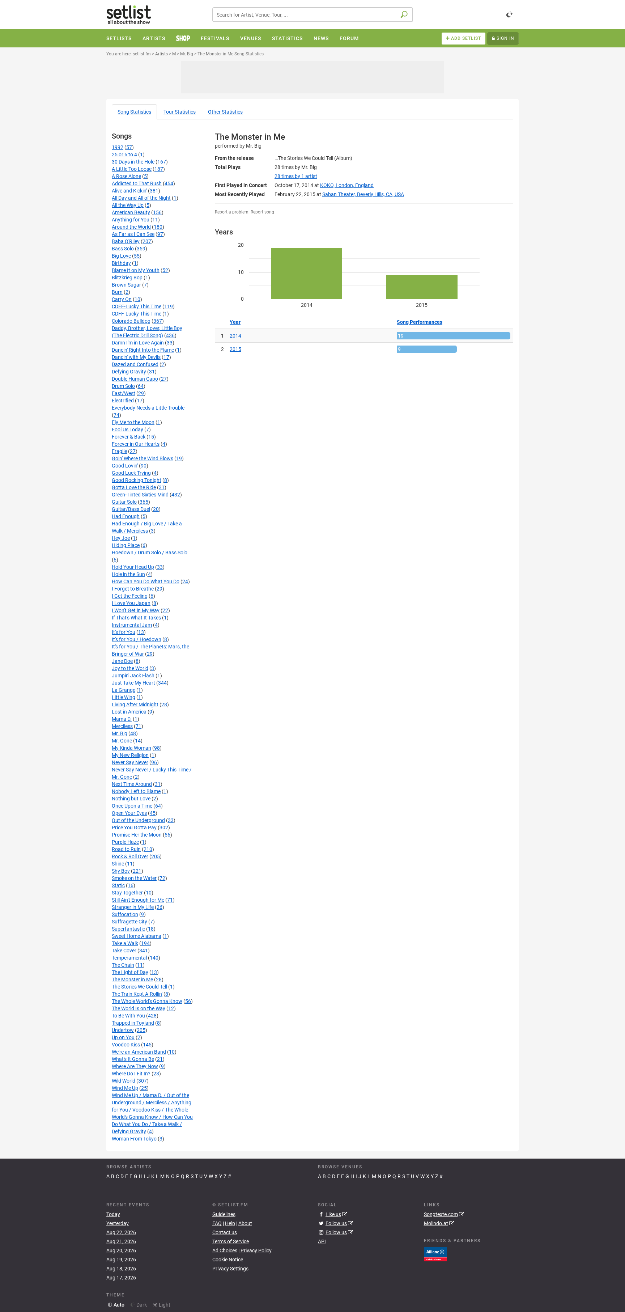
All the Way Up (128, 205)
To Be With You (128, 1016)
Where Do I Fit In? (131, 1073)
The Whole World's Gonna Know (147, 1001)
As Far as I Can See (133, 234)
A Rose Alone (126, 176)
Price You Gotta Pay (134, 827)
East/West (123, 393)
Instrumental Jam (132, 625)
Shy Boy (121, 871)
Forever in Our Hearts (136, 444)
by (296, 176)
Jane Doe (122, 661)
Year (235, 322)
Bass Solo (123, 248)
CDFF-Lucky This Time (136, 306)
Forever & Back (128, 437)
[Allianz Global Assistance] (435, 1253)
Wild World (123, 1081)
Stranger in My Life (133, 907)
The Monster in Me (132, 979)
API (322, 1241)
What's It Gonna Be (133, 1059)
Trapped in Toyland (133, 1023)
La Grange (123, 690)
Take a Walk (125, 943)
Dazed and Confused (135, 364)
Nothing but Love (131, 798)
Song (134, 112)
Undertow (123, 1030)
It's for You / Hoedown (136, 639)
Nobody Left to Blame (136, 791)
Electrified (123, 400)
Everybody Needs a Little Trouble (148, 408)
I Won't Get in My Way (136, 610)
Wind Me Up (125, 1088)
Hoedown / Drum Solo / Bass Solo (149, 552)
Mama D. (122, 719)
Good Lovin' (125, 466)
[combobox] (312, 14)
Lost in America (129, 712)
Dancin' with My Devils (136, 357)
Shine (118, 864)
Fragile (119, 451)
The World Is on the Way (138, 1008)
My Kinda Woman (131, 748)
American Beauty (131, 212)
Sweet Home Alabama (136, 936)
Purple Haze (125, 842)
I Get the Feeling (130, 596)
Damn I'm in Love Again (138, 343)
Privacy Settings (230, 1268)
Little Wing (123, 697)
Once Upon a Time (132, 806)
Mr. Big (119, 733)
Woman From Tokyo (134, 1139)
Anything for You (130, 220)
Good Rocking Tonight (136, 480)
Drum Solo (123, 386)
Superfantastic (128, 929)
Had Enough (126, 516)
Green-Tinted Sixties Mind (140, 495)
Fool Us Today (127, 429)
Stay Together (127, 893)
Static (118, 885)
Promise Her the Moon (137, 835)
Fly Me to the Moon (133, 422)
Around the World (131, 227)
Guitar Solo (124, 502)
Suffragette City (129, 921)
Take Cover (124, 950)
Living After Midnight (135, 704)
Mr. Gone (122, 741)
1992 (117, 147)
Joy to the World (130, 668)
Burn (117, 292)
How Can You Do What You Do (145, 581)
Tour (179, 112)
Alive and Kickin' (129, 191)
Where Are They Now (135, 1066)
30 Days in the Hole (133, 162)
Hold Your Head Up (133, 567)
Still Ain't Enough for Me (138, 900)
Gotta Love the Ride (134, 487)
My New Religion (130, 755)
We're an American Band (139, 1052)
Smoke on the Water (134, 878)
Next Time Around (132, 784)
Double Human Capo (135, 379)
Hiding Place (126, 545)
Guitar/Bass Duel (131, 509)
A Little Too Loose (132, 169)
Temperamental (129, 958)
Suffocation (125, 914)
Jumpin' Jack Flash (133, 675)
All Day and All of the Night (141, 198)
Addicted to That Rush (137, 183)
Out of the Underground (138, 820)
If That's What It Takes (136, 618)
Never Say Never (130, 762)
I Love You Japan (131, 603)
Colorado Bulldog (131, 321)
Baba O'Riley (126, 241)
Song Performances (419, 322)
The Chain (123, 965)
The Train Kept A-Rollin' (137, 994)
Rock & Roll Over (130, 856)
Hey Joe (121, 538)
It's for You (123, 632)
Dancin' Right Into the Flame (143, 350)
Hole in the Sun (128, 574)
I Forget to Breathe (133, 589)
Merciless (122, 726)
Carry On (122, 299)
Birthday (121, 263)
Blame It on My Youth (136, 270)
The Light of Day (130, 972)
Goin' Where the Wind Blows (142, 458)
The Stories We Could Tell (139, 987)
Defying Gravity (129, 371)
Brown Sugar (126, 285)
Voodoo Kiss (126, 1045)
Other (225, 112)
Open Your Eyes (129, 813)
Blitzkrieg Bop (127, 277)
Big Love (121, 256)
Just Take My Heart (133, 683)
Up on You (123, 1037)
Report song (262, 212)
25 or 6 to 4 (124, 154)
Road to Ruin (126, 849)
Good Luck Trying (131, 473)
